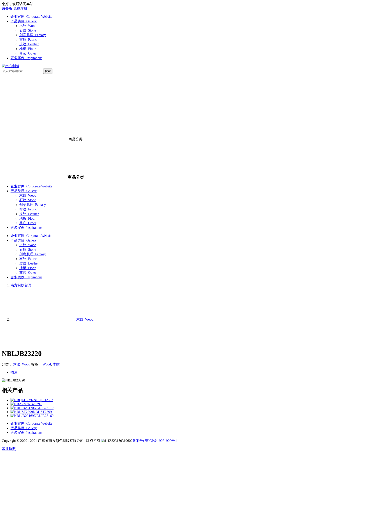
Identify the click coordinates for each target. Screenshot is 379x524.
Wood (47, 364)
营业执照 (9, 449)
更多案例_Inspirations (26, 58)
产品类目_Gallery (24, 21)
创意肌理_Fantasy (32, 35)
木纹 (56, 364)
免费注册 (20, 8)
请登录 (7, 8)
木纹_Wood (27, 26)
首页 (21, 285)
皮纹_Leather (29, 44)
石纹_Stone (27, 30)
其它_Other (27, 53)
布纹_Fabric (28, 39)
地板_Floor (27, 49)
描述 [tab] (14, 372)
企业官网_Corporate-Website (31, 16)
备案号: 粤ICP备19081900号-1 (155, 441)
